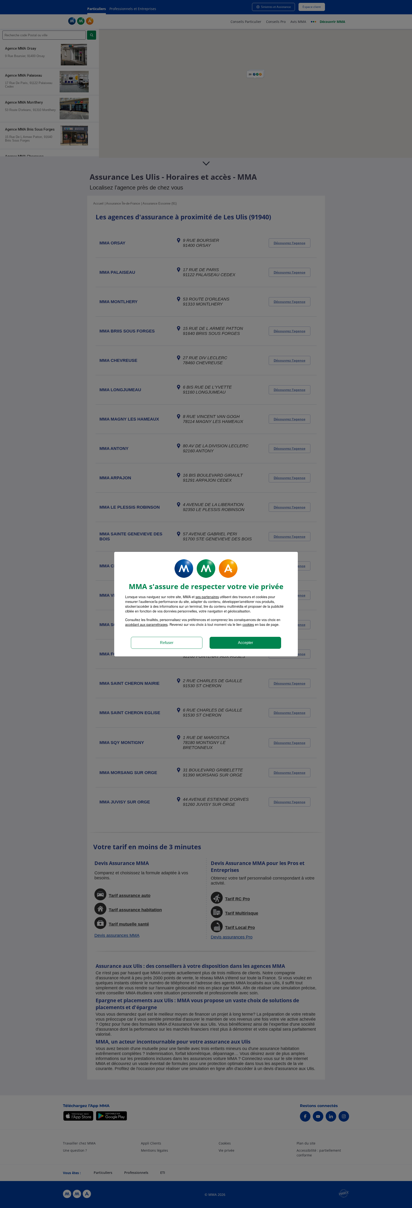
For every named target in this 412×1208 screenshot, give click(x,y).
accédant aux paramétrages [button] (146, 624)
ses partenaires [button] (207, 596)
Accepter (245, 643)
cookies (248, 624)
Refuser (166, 643)
